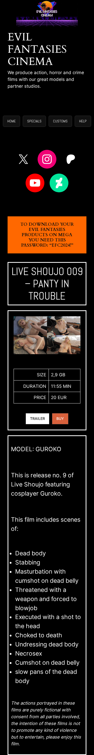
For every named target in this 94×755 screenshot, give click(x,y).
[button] (11, 121)
